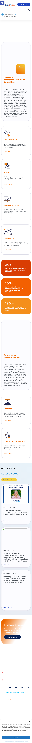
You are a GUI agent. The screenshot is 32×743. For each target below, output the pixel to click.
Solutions (6, 703)
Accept (16, 737)
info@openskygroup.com (11, 680)
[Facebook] (10, 687)
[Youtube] (16, 687)
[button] (29, 721)
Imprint (26, 741)
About (5, 707)
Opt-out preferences (9, 741)
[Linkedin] (21, 687)
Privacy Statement (19, 741)
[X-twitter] (4, 687)
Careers (5, 711)
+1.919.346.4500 (8, 676)
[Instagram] (27, 687)
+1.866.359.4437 (8, 674)
